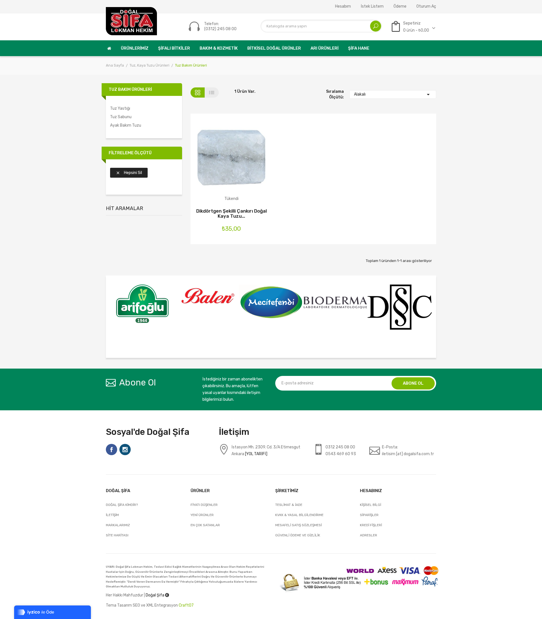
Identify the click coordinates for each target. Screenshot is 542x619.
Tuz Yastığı (120, 108)
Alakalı (393, 94)
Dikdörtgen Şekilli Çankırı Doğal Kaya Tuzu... (231, 213)
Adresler (368, 535)
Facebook (111, 449)
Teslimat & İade (288, 505)
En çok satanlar (205, 525)
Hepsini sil (129, 172)
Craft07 (186, 605)
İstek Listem (372, 6)
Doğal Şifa (155, 595)
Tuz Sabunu (121, 116)
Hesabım (343, 6)
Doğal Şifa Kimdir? (122, 505)
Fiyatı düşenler (204, 505)
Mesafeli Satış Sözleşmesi (298, 525)
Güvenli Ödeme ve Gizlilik (297, 535)
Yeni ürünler (202, 515)
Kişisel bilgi (370, 505)
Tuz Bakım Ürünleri (130, 89)
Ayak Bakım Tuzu (125, 125)
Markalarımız (118, 525)
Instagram (125, 449)
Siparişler (369, 515)
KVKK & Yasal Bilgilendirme (299, 515)
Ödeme (400, 6)
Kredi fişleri (371, 525)
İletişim (112, 515)
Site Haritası (117, 535)
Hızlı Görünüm (246, 162)
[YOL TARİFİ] (256, 453)
